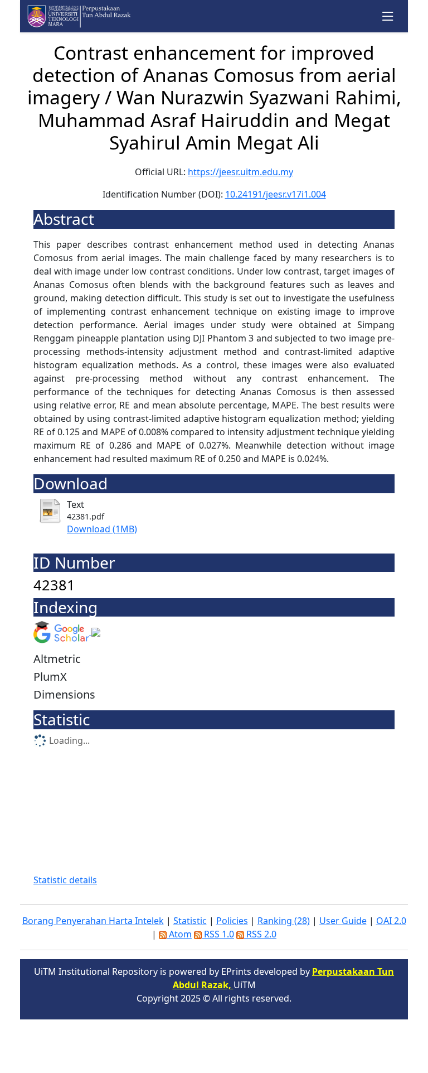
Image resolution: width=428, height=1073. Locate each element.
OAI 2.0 (391, 921)
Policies (232, 921)
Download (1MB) (102, 529)
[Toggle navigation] (388, 16)
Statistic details (65, 880)
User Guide (343, 921)
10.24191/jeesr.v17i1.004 (275, 194)
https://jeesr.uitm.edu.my (240, 172)
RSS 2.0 (260, 934)
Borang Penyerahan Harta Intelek (93, 921)
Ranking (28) (283, 921)
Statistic (190, 921)
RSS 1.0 (218, 934)
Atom (179, 934)
